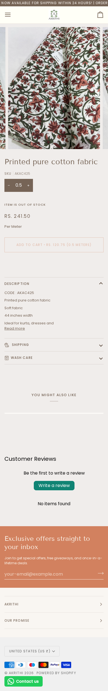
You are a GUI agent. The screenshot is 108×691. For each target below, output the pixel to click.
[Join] (99, 573)
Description (16, 283)
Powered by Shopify (56, 673)
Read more (14, 328)
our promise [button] (16, 620)
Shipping (20, 344)
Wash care (22, 357)
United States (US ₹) (29, 651)
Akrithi (16, 673)
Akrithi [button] (11, 604)
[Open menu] (12, 14)
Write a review (54, 485)
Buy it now (54, 263)
